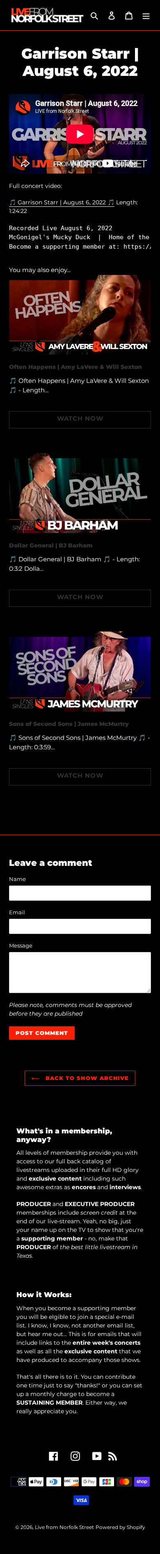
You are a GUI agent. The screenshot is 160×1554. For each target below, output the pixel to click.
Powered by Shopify (120, 1527)
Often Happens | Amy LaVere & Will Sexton (75, 367)
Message (20, 945)
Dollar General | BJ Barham (51, 545)
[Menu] (146, 15)
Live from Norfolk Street (64, 1527)
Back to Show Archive (86, 1078)
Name (17, 879)
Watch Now (80, 418)
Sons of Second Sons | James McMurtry (69, 724)
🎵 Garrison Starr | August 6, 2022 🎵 (61, 202)
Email (17, 912)
